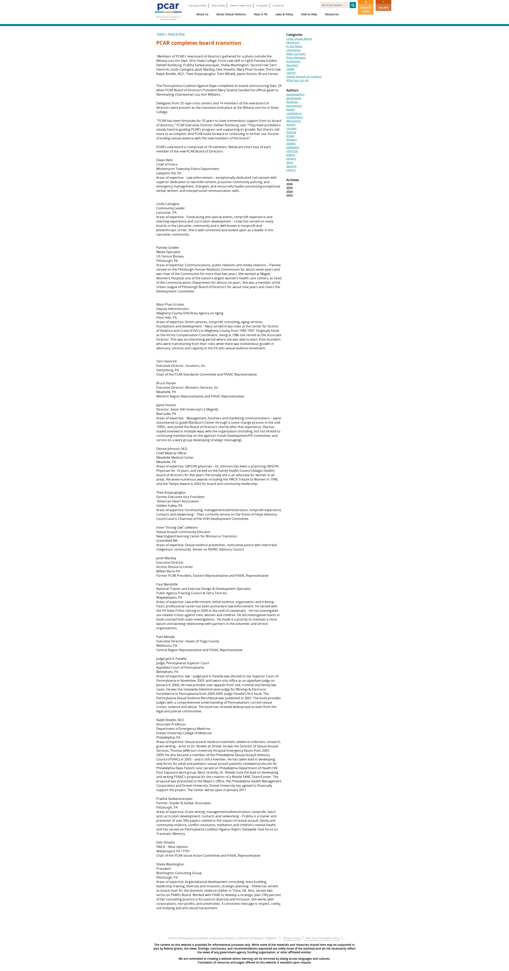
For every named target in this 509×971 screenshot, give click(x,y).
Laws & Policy (284, 14)
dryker (290, 136)
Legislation (293, 50)
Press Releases (296, 57)
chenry (290, 170)
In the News (294, 46)
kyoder (290, 109)
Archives (292, 180)
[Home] (168, 22)
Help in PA (260, 14)
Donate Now (365, 6)
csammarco (294, 113)
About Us (202, 14)
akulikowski (293, 98)
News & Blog (218, 5)
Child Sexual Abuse (299, 39)
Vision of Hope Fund (240, 5)
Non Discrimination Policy (323, 938)
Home (161, 34)
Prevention (293, 61)
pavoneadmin (295, 94)
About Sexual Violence (231, 14)
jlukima (291, 132)
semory (291, 158)
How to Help (309, 14)
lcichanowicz (294, 117)
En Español (262, 5)
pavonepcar (294, 106)
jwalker (291, 143)
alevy (289, 162)
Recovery (292, 65)
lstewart (291, 140)
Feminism (292, 42)
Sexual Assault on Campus (304, 76)
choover (291, 128)
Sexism (291, 73)
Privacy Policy (292, 938)
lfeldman (292, 102)
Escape (383, 5)
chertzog (292, 151)
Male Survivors (296, 54)
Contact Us (278, 5)
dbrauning (293, 121)
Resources (332, 14)
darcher (291, 166)
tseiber (291, 124)
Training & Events (197, 5)
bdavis (290, 155)
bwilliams (292, 147)
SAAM (290, 69)
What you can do (297, 80)
